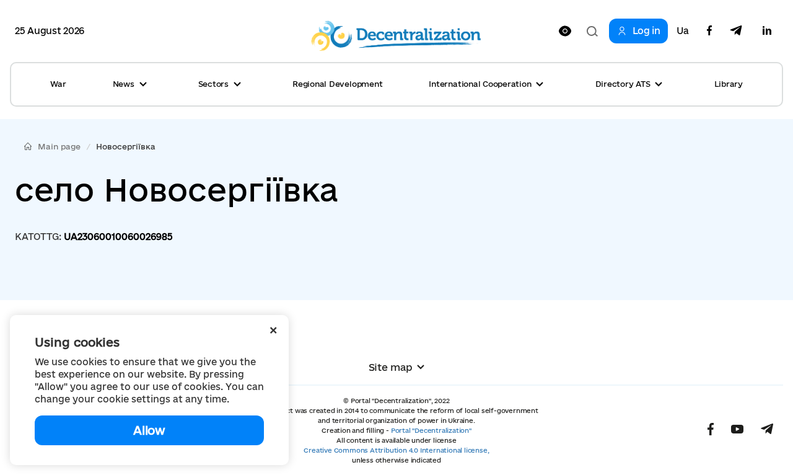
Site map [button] (391, 367)
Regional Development (337, 83)
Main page (59, 146)
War (58, 83)
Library (728, 83)
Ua (683, 31)
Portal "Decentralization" (431, 430)
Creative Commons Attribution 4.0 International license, (396, 450)
